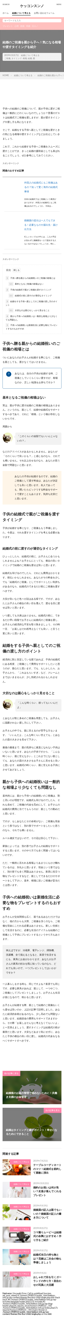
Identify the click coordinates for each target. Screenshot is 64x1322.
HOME (6, 75)
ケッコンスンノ (32, 6)
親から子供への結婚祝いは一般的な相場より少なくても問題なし (31, 318)
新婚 (22, 26)
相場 (25, 58)
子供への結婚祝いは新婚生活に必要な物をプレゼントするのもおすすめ (31, 327)
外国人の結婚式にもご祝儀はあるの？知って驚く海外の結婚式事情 (41, 187)
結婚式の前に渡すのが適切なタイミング (31, 296)
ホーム (6, 13)
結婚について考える (21, 13)
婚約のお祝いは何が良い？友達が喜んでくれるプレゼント (47, 1191)
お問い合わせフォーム (44, 13)
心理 (17, 26)
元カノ (35, 26)
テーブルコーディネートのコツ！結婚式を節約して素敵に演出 (47, 1169)
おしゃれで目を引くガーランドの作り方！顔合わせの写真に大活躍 (47, 1281)
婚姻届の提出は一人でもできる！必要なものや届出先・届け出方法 (41, 225)
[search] (58, 20)
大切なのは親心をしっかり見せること (30, 310)
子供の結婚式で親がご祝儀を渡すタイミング (29, 290)
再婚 (28, 26)
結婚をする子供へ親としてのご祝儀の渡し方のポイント (31, 303)
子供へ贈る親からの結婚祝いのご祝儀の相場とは (31, 278)
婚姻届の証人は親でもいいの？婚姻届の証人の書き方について (47, 1214)
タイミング (16, 58)
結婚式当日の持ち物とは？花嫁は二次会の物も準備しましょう (47, 1258)
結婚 (30, 58)
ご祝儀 (7, 58)
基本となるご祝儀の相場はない (27, 284)
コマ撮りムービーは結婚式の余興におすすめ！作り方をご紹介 (47, 1236)
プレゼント (8, 26)
